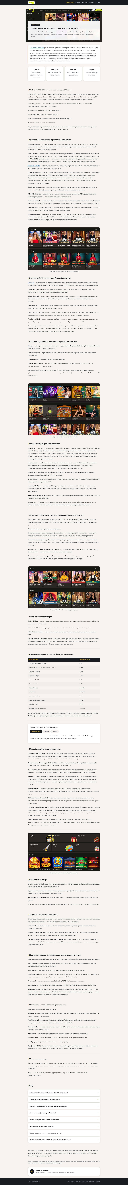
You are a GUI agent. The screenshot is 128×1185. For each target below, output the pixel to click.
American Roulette (34, 166)
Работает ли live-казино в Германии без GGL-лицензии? (49, 1093)
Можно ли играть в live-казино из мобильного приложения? (50, 1140)
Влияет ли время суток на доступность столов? (46, 1133)
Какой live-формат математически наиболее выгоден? (48, 1106)
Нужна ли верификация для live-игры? (43, 1113)
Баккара (91, 2)
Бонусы (98, 2)
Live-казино (70, 2)
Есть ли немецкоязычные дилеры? (42, 1126)
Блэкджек (85, 2)
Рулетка (77, 2)
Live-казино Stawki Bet (37, 48)
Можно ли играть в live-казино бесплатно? (44, 1119)
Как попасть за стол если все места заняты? (45, 1099)
